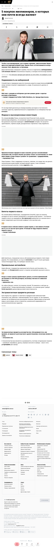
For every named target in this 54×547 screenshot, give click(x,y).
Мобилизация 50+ (41, 449)
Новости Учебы (41, 464)
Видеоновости (7, 451)
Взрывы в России (25, 456)
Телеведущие (5, 430)
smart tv (23, 532)
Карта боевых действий (26, 447)
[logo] (9, 2)
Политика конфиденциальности (26, 421)
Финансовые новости (9, 470)
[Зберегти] (47, 27)
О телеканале (5, 428)
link (28, 414)
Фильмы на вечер (25, 470)
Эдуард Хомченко (9, 18)
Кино (22, 464)
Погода (6, 455)
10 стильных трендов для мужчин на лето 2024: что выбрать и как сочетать (26, 75)
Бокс (22, 484)
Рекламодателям (5, 433)
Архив (37, 428)
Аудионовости (7, 453)
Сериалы (23, 474)
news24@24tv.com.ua (7, 408)
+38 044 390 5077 (32, 408)
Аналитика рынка (8, 484)
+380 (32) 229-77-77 (12, 524)
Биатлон (23, 490)
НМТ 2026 (39, 472)
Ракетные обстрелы (25, 445)
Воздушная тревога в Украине (28, 451)
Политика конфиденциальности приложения (26, 428)
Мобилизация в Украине (43, 443)
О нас (3, 421)
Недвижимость (8, 482)
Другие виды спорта (25, 491)
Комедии (23, 472)
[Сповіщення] (52, 2)
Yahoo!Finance (11, 21)
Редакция (4, 423)
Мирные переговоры (25, 449)
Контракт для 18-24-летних (43, 453)
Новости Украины (8, 447)
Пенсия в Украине (8, 477)
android (7, 532)
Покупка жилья (7, 486)
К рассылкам (44, 500)
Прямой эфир (7, 449)
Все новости (7, 443)
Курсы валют (7, 468)
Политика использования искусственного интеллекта (25, 424)
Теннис (22, 488)
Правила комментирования (25, 433)
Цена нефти (7, 466)
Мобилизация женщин (42, 451)
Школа (38, 470)
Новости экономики (9, 464)
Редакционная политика (7, 426)
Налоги (6, 475)
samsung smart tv (31, 532)
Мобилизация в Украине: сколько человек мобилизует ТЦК (44, 458)
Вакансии (38, 423)
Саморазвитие (40, 473)
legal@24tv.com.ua (20, 525)
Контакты (38, 421)
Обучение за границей (42, 475)
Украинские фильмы (25, 468)
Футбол (22, 486)
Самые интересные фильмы (27, 466)
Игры (37, 433)
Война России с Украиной (28, 443)
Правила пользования (7, 435)
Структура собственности (41, 426)
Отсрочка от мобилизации (43, 454)
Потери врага (24, 458)
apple (15, 532)
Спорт (22, 482)
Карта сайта (38, 430)
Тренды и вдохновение (9, 488)
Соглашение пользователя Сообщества (25, 431)
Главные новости (8, 445)
